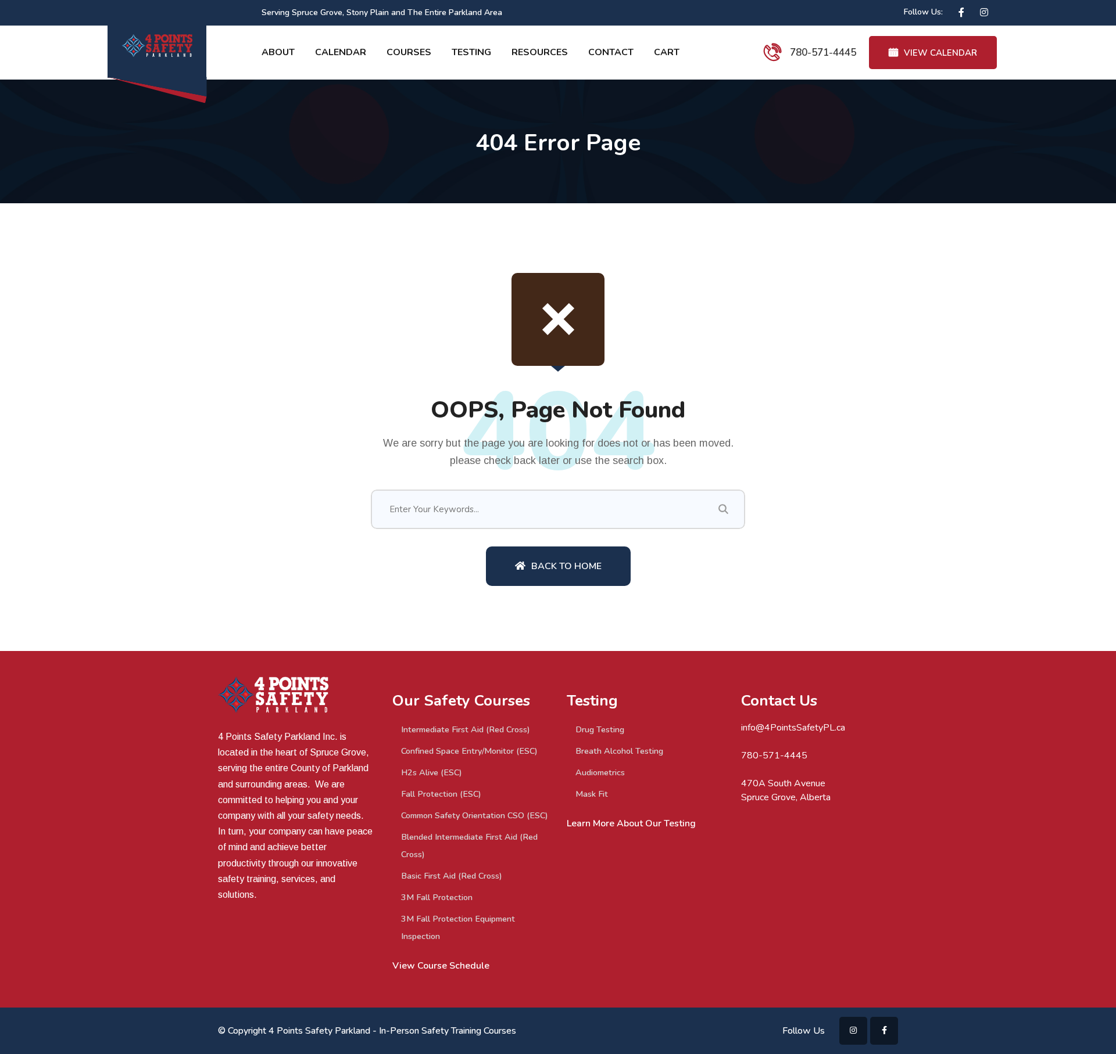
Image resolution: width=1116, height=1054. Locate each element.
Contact (611, 52)
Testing (471, 52)
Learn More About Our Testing (631, 823)
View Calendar (940, 53)
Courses (409, 52)
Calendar (340, 52)
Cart (666, 52)
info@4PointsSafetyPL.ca (793, 727)
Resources (540, 52)
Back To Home (566, 566)
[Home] (296, 712)
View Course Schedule (440, 965)
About (278, 52)
